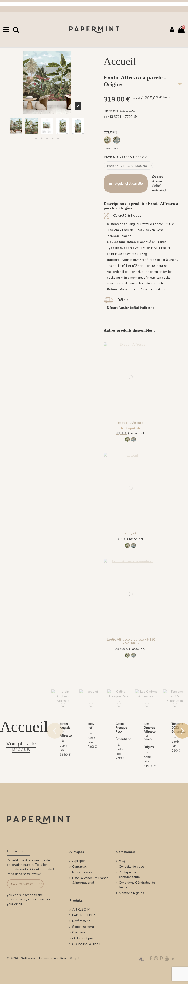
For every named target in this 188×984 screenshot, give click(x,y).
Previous (55, 731)
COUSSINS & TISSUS (88, 944)
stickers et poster (85, 938)
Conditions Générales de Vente (137, 884)
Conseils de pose (131, 866)
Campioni (79, 932)
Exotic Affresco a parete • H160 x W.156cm (130, 641)
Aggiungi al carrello (129, 183)
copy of (130, 533)
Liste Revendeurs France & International (90, 880)
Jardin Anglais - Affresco (66, 729)
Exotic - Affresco (131, 423)
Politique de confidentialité (129, 874)
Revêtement (81, 921)
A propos (79, 861)
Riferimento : (111, 110)
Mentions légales (131, 893)
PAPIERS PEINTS (84, 915)
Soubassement (83, 927)
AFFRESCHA (81, 909)
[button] (36, 138)
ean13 (108, 117)
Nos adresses (82, 872)
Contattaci (79, 866)
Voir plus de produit (21, 746)
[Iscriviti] (39, 884)
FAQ (122, 861)
